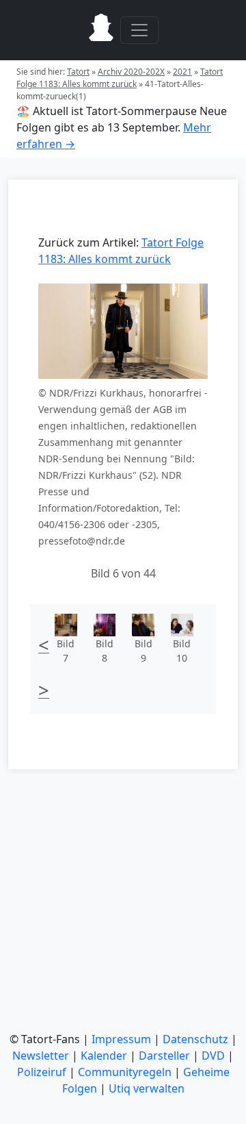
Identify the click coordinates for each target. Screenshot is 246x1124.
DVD (213, 1055)
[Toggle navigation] (139, 30)
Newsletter (40, 1055)
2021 (182, 71)
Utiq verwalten (146, 1088)
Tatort (78, 71)
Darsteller (164, 1055)
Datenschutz (195, 1039)
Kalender (104, 1055)
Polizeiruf (41, 1071)
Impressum (121, 1039)
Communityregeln (125, 1071)
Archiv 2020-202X (131, 71)
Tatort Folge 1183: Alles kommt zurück (119, 78)
